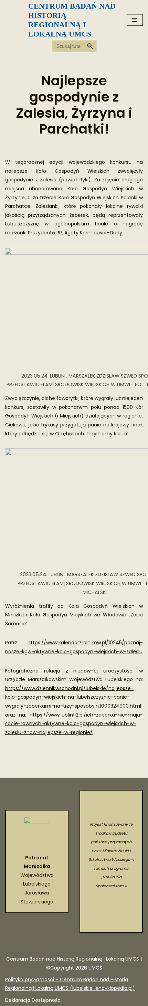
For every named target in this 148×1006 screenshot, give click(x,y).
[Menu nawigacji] (135, 20)
